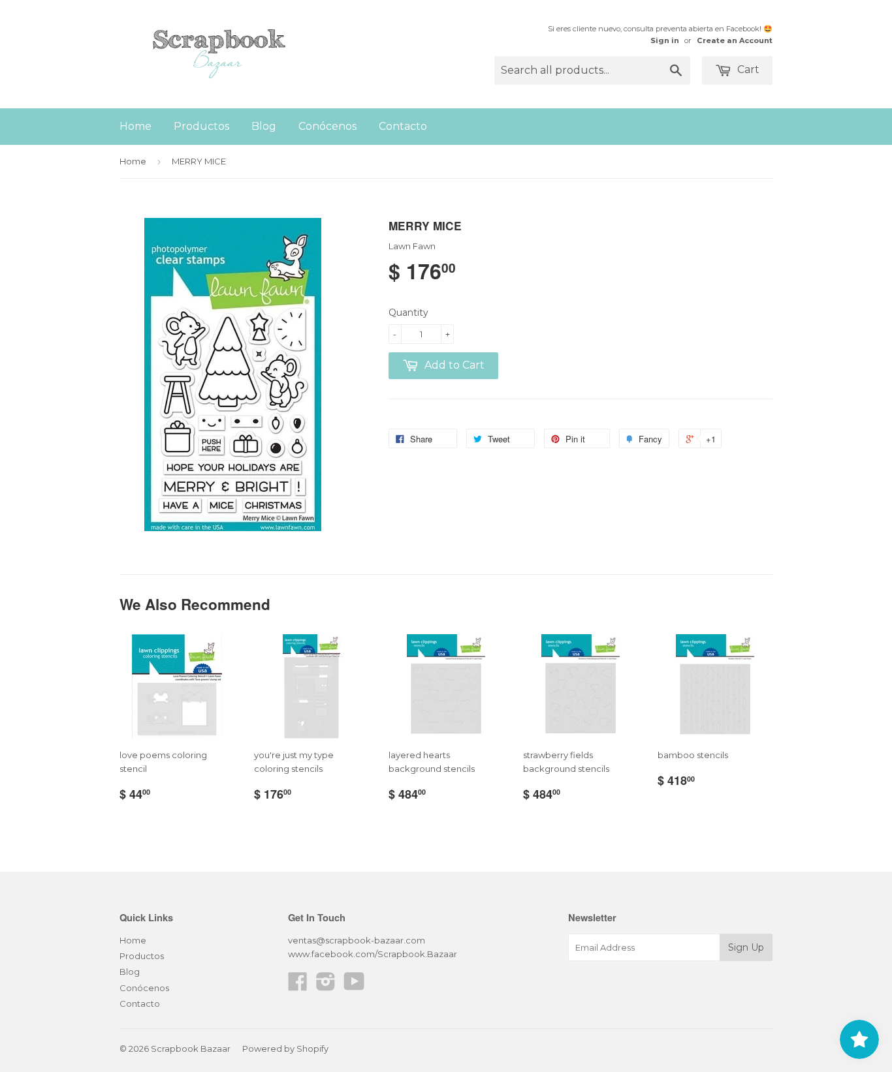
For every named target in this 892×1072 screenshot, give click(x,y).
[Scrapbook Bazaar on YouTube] (354, 986)
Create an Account (735, 40)
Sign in (664, 40)
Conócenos (327, 126)
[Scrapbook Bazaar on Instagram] (326, 986)
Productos (201, 126)
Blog (263, 126)
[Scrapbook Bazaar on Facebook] (298, 986)
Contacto (403, 126)
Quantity (408, 312)
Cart (747, 69)
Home (135, 126)
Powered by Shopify (285, 1048)
